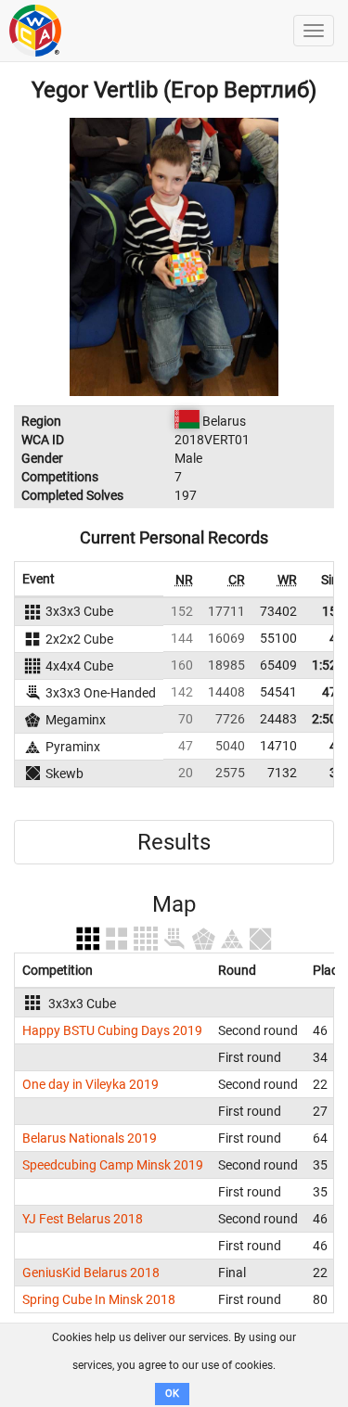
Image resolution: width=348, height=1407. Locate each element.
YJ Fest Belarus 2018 (82, 1218)
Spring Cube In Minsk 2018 (98, 1299)
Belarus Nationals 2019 (89, 1138)
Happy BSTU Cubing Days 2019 (112, 1030)
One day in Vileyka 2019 (90, 1084)
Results (174, 842)
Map (174, 904)
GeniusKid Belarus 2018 (91, 1272)
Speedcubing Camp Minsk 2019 (112, 1165)
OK (172, 1394)
